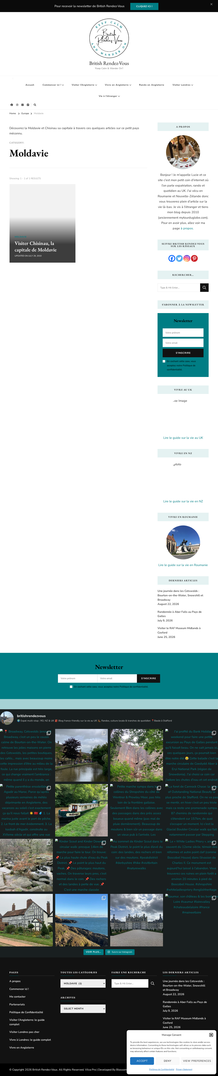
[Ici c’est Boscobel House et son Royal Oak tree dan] (26, 920)
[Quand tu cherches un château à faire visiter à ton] (136, 920)
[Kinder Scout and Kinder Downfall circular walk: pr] (81, 865)
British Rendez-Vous (109, 63)
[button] (211, 1035)
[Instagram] (186, 258)
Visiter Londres (181, 84)
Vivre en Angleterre (117, 84)
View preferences (197, 1061)
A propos (15, 981)
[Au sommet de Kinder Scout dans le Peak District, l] (136, 865)
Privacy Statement (184, 1069)
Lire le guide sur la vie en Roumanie (183, 565)
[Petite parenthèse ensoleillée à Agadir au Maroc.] (26, 810)
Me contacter (17, 997)
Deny (167, 1061)
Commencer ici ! (52, 84)
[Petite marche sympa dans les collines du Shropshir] (136, 810)
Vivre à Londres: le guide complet (30, 1040)
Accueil (30, 84)
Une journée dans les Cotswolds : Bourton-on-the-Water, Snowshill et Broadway (180, 595)
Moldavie (21, 236)
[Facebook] (171, 258)
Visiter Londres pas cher (24, 1032)
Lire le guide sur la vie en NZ (183, 501)
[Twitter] (179, 258)
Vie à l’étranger (108, 96)
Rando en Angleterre (151, 84)
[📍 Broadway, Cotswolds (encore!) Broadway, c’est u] (26, 755)
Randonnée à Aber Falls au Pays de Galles (180, 614)
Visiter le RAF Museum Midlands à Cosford (179, 630)
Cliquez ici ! (144, 6)
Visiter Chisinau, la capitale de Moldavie (36, 246)
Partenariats (17, 1004)
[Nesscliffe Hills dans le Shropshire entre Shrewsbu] (136, 755)
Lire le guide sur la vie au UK (183, 438)
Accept (142, 1061)
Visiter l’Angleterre (83, 84)
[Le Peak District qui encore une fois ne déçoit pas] (26, 865)
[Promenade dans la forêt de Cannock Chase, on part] (81, 810)
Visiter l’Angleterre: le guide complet (27, 1022)
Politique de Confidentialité (161, 1069)
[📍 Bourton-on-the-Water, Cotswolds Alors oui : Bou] (81, 755)
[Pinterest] (194, 258)
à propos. (187, 228)
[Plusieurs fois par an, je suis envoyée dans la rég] (81, 920)
